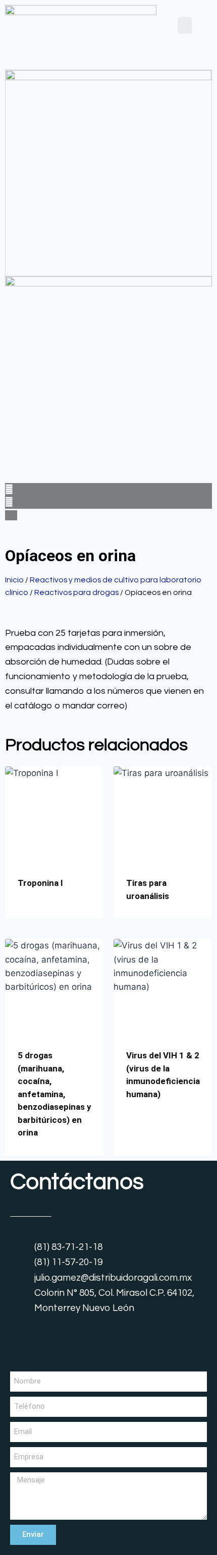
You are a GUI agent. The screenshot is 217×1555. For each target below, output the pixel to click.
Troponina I (40, 883)
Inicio (14, 580)
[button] (185, 25)
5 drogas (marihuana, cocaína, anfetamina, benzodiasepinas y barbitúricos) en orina (54, 1094)
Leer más (35, 916)
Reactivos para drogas (76, 592)
